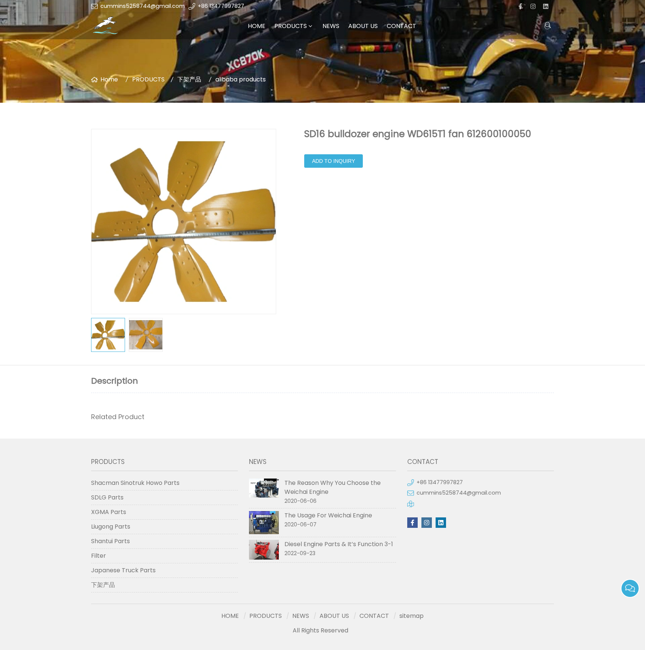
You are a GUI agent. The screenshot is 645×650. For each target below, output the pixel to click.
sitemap (411, 616)
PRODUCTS (290, 26)
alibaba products (240, 79)
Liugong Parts (110, 526)
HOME (256, 26)
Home (109, 79)
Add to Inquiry (333, 161)
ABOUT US (363, 26)
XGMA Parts (108, 512)
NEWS (330, 26)
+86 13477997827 (221, 6)
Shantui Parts (110, 541)
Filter (98, 555)
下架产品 (189, 79)
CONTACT (401, 26)
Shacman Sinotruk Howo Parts (135, 483)
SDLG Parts (107, 497)
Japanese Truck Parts (123, 570)
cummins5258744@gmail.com (142, 6)
